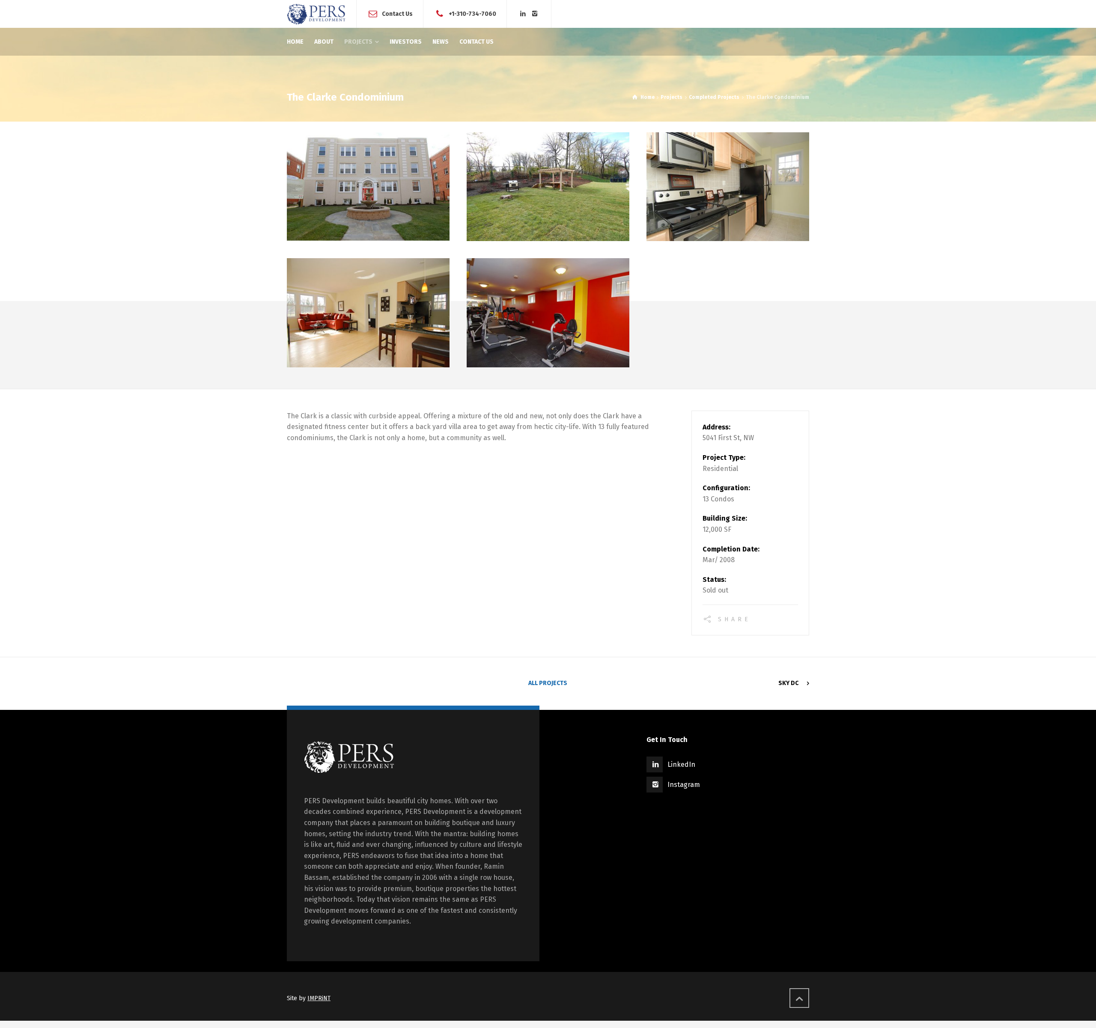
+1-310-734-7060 (472, 13)
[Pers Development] (316, 14)
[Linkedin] (523, 14)
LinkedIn (681, 764)
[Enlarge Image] (368, 186)
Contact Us (397, 13)
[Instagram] (535, 14)
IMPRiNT (319, 998)
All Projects (547, 683)
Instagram (683, 785)
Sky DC (788, 683)
